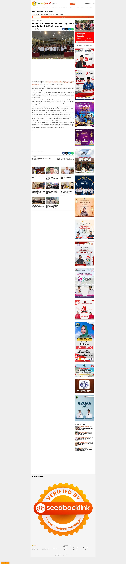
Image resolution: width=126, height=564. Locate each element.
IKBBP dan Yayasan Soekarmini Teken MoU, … (86, 444)
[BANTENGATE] (41, 3)
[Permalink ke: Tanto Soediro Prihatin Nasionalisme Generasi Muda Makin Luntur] (38, 200)
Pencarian (73, 3)
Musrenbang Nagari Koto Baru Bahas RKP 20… (86, 429)
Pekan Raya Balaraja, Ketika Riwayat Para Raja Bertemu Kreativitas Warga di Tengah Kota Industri (52, 192)
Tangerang (87, 447)
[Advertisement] (53, 70)
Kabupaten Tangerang (58, 81)
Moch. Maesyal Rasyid (68, 81)
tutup (64, 546)
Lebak (86, 432)
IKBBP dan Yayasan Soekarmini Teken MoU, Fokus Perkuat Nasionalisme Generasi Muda (38, 192)
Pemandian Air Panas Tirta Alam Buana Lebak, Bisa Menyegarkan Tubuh (41, 158)
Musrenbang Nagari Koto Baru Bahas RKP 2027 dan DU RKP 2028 (38, 176)
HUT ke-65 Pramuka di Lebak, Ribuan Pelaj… (85, 434)
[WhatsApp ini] (72, 29)
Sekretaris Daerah (49, 81)
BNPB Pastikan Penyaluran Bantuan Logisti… (85, 439)
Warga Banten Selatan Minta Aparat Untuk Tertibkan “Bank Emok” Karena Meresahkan (65, 158)
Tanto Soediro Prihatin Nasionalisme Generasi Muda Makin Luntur (38, 206)
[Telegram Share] (69, 29)
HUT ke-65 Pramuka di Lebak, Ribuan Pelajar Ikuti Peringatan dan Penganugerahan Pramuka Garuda (52, 177)
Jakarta (86, 437)
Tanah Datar (87, 426)
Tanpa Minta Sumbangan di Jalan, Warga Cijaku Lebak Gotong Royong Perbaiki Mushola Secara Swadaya (52, 207)
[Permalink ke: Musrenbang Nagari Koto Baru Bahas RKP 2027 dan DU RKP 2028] (38, 170)
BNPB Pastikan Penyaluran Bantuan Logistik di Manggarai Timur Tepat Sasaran (68, 17)
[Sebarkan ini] (63, 29)
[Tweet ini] (66, 29)
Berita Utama (81, 426)
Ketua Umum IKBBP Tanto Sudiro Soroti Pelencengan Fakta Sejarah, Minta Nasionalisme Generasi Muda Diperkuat (67, 192)
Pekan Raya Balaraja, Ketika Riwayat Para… (85, 450)
